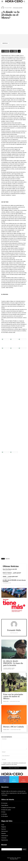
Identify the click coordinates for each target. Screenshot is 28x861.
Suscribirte (23, 776)
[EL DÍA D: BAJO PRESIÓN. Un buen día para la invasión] (14, 649)
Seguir (14, 776)
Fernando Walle (8, 7)
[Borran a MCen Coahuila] (14, 714)
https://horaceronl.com (14, 632)
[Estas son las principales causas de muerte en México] (14, 682)
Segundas (8, 558)
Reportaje (5, 43)
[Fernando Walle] (2, 7)
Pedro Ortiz (6, 729)
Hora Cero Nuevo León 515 (10, 569)
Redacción (5, 701)
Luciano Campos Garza (9, 668)
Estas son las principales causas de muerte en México (13, 696)
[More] (19, 51)
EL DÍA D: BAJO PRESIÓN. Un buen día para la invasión (13, 663)
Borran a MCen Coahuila (13, 726)
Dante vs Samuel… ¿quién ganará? (12, 572)
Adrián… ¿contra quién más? (10, 576)
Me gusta (5, 776)
